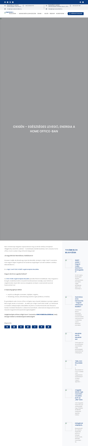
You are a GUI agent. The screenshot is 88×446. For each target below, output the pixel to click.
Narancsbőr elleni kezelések (27, 13)
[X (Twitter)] (14, 326)
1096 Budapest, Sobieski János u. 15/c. (58, 6)
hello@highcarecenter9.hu (55, 9)
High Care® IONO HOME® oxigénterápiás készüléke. (23, 269)
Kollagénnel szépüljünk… (79, 424)
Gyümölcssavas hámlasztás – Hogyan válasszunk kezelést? (79, 302)
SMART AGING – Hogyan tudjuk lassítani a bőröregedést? (79, 266)
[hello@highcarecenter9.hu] (46, 9)
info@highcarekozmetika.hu (14, 9)
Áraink (39, 13)
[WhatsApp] (48, 326)
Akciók (46, 13)
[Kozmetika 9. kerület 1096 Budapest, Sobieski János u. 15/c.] (46, 5)
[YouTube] (12, 2)
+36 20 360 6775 (29, 5)
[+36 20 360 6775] (23, 5)
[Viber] (41, 326)
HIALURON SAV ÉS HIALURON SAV (78, 336)
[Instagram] (7, 2)
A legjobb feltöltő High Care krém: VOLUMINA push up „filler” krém (79, 395)
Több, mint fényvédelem (78, 363)
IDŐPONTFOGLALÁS (76, 13)
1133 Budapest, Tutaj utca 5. (14, 6)
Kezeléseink (12, 13)
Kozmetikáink (60, 13)
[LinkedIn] (28, 326)
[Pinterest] (10, 2)
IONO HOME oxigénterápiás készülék (17, 279)
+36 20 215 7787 (76, 5)
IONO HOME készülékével (44, 314)
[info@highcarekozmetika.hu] (5, 9)
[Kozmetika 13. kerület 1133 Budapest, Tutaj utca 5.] (5, 5)
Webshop (52, 13)
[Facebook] (5, 2)
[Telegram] (34, 326)
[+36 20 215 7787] (70, 5)
